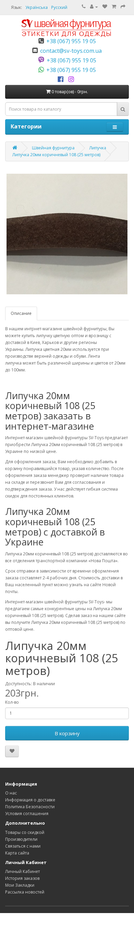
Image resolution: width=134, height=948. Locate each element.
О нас (11, 793)
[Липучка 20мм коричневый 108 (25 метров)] (67, 234)
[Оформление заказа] (123, 7)
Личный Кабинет (22, 871)
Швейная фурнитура (53, 148)
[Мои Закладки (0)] (104, 7)
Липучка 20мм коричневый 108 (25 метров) (56, 155)
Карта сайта (17, 853)
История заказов (22, 878)
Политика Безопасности (30, 807)
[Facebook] (62, 79)
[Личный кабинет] (94, 7)
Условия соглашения (26, 813)
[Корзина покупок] (114, 7)
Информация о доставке (30, 800)
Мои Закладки (19, 885)
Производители (21, 839)
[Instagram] (72, 79)
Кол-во (12, 702)
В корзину (67, 733)
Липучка (97, 148)
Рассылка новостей (24, 892)
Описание (21, 313)
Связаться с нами (23, 846)
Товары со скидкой (24, 832)
